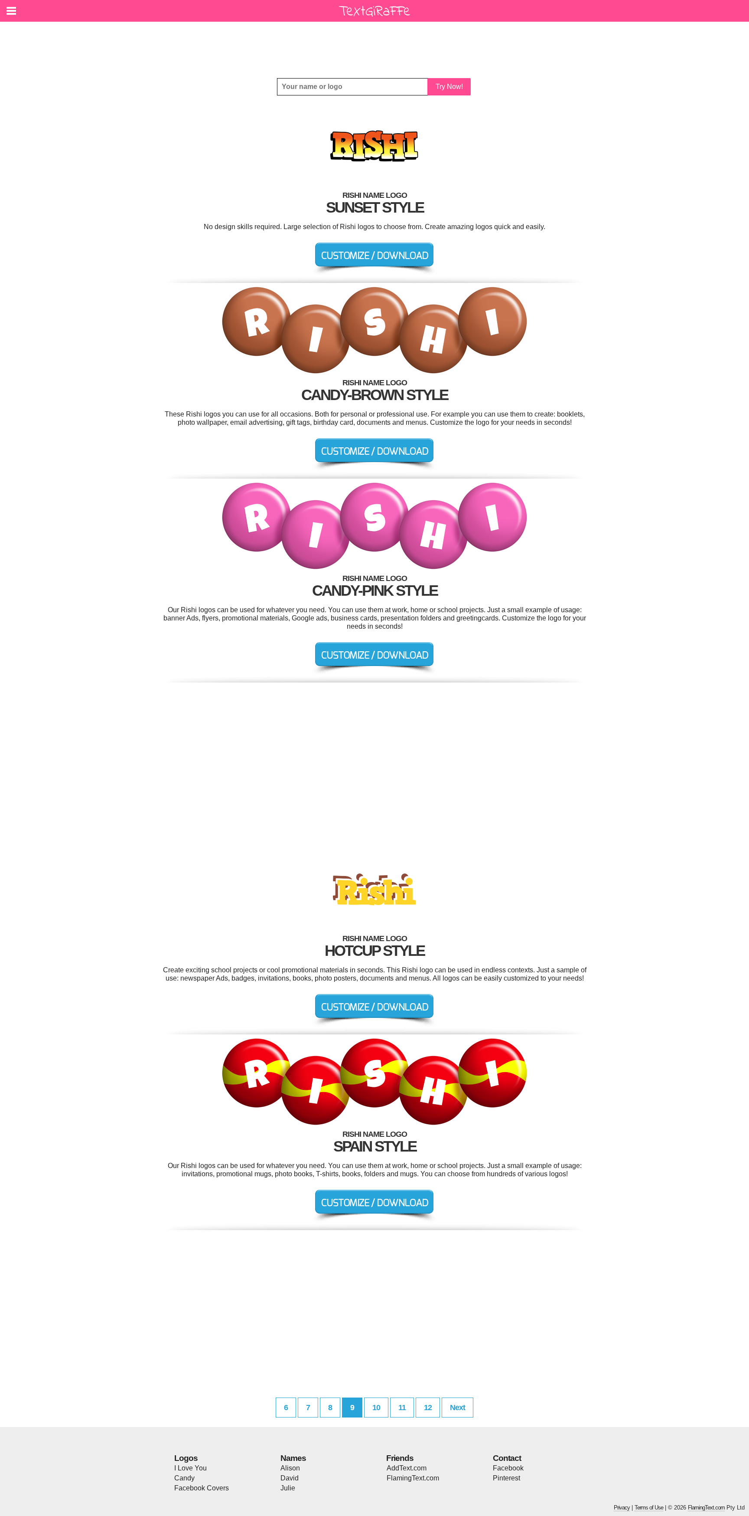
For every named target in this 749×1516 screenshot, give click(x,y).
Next (457, 1407)
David (289, 1478)
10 (376, 1407)
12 (428, 1407)
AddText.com (407, 1468)
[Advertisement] (376, 43)
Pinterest (506, 1478)
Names (293, 1458)
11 (402, 1407)
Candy (184, 1478)
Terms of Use (649, 1507)
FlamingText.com (413, 1478)
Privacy (622, 1507)
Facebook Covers (201, 1488)
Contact (507, 1458)
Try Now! (449, 86)
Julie (287, 1488)
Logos (186, 1458)
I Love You (190, 1468)
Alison (290, 1468)
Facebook (508, 1468)
